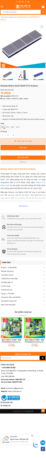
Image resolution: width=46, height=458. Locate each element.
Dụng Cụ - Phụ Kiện (7, 293)
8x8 (12, 127)
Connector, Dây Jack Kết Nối (10, 297)
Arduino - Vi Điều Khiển (9, 267)
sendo (26, 98)
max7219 (15, 98)
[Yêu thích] (42, 27)
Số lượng (4, 131)
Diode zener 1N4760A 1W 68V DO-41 (23, 439)
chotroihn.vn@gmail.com (14, 388)
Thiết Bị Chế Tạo (6, 290)
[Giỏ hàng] (43, 7)
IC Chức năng (5, 286)
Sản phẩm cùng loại (23, 312)
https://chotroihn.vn (15, 391)
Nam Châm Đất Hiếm (8, 305)
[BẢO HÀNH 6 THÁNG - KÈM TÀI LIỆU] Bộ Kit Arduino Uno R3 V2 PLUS (34, 341)
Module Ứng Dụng (7, 271)
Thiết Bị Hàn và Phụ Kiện (9, 278)
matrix (8, 98)
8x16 (7, 127)
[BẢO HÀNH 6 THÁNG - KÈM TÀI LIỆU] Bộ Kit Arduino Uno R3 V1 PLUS (11, 341)
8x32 (2, 127)
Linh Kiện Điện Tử (7, 282)
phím (21, 98)
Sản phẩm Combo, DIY (9, 301)
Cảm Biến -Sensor (7, 275)
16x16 (17, 127)
